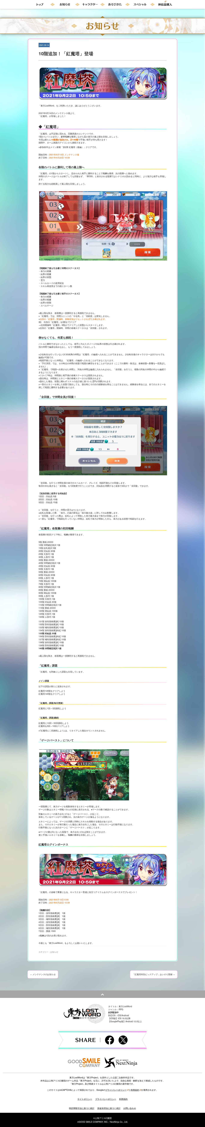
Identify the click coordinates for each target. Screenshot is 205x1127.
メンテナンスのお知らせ (43, 974)
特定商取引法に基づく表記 (81, 1108)
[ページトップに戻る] (102, 994)
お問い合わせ (129, 1108)
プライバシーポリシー (116, 1089)
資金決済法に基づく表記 (108, 1108)
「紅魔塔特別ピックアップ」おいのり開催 (154, 974)
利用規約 (135, 1089)
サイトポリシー (84, 1098)
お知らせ (54, 951)
